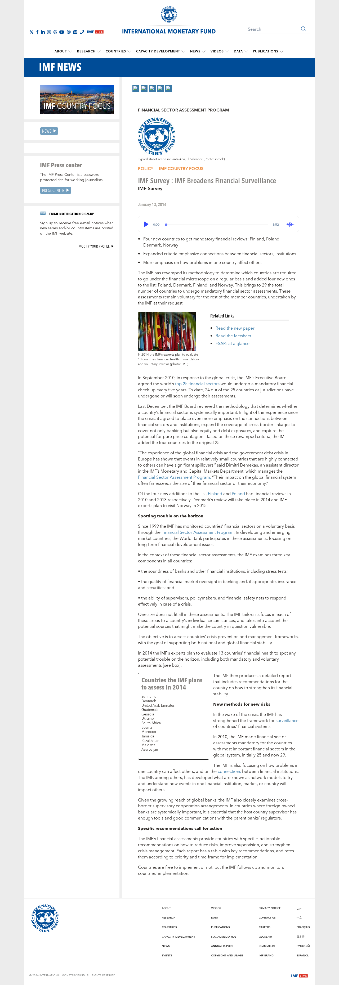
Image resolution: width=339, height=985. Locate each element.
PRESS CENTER (53, 190)
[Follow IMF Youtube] (61, 32)
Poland (238, 494)
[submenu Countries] (129, 51)
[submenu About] (70, 51)
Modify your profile (94, 246)
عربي (299, 908)
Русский (303, 946)
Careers (264, 927)
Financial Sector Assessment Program (198, 532)
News (195, 51)
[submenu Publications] (281, 51)
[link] (135, 88)
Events (167, 955)
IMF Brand (266, 955)
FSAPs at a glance (232, 343)
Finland (215, 494)
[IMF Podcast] (68, 32)
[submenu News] (203, 51)
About (61, 51)
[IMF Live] (300, 975)
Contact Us (267, 917)
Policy (145, 168)
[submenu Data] (246, 51)
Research (86, 51)
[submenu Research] (99, 51)
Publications (265, 51)
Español (303, 955)
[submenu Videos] (227, 51)
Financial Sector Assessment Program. (174, 477)
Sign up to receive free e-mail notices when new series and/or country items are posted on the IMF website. (77, 228)
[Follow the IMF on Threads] (55, 32)
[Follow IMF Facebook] (37, 32)
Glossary (266, 936)
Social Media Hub (223, 936)
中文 (299, 917)
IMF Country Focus (181, 168)
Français (303, 927)
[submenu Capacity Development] (183, 51)
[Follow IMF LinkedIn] (43, 32)
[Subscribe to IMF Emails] (75, 32)
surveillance (287, 720)
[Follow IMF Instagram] (49, 32)
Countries (116, 51)
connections (229, 771)
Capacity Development (158, 51)
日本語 (301, 936)
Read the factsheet (233, 336)
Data (238, 51)
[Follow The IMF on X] (31, 32)
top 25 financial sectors (197, 384)
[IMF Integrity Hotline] (82, 32)
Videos (217, 51)
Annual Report (222, 946)
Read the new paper (235, 328)
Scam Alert (267, 946)
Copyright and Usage (227, 955)
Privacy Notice (270, 908)
